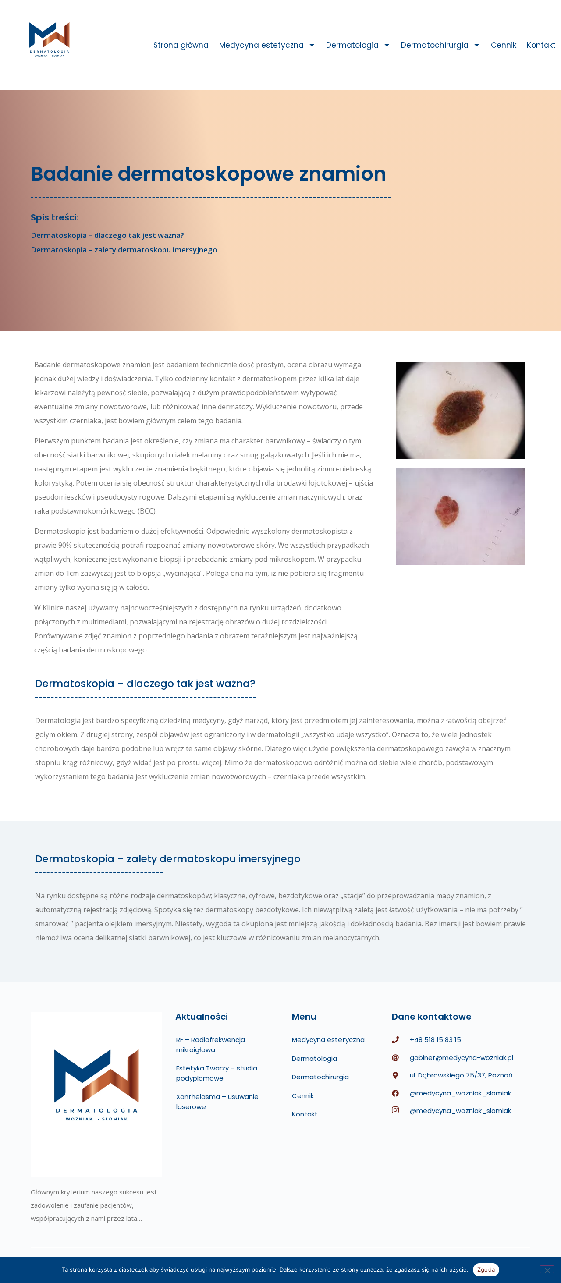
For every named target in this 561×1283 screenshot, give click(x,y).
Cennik (503, 45)
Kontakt (541, 45)
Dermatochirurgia (435, 45)
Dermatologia (352, 45)
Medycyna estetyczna (261, 45)
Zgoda (486, 1269)
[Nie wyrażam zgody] (547, 1269)
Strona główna (181, 45)
